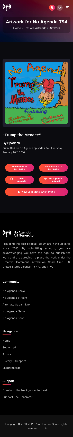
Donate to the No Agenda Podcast (25, 390)
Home (17, 28)
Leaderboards (11, 367)
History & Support (14, 361)
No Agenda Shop (13, 318)
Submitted (9, 347)
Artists (7, 354)
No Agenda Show (14, 291)
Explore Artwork (35, 28)
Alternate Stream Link (16, 304)
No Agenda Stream (15, 297)
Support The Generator (17, 397)
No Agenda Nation (14, 311)
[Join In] (52, 8)
